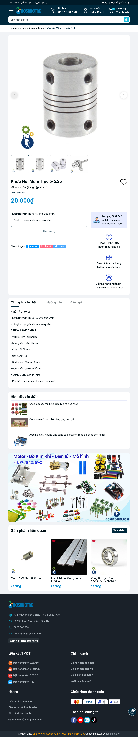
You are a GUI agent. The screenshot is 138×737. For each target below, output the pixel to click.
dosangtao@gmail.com (27, 633)
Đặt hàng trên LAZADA (26, 662)
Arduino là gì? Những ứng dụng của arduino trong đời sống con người (67, 434)
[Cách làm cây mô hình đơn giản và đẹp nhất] (19, 408)
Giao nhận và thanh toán (22, 707)
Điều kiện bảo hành (82, 675)
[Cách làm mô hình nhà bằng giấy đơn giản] (19, 424)
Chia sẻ (33, 246)
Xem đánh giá (18, 192)
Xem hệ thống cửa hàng (24, 640)
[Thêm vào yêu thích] (123, 182)
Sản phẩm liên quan (28, 530)
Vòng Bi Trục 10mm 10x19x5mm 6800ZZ (103, 580)
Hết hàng (49, 231)
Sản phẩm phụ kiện (32, 28)
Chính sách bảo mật (82, 662)
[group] (69, 95)
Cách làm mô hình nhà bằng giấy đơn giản (52, 419)
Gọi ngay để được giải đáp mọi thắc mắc (112, 220)
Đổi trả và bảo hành (19, 713)
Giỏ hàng (121, 10)
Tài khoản (97, 10)
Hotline (67, 10)
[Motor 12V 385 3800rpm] (29, 557)
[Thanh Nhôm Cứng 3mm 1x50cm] (69, 557)
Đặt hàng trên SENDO (25, 675)
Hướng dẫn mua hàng (20, 701)
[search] (126, 19)
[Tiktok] (94, 720)
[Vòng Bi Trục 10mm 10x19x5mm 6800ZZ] (109, 557)
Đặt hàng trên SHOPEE (26, 669)
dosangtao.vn (112, 733)
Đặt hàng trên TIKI (23, 681)
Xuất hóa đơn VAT (81, 681)
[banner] (69, 487)
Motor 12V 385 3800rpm (26, 578)
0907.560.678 (21, 627)
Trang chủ (13, 28)
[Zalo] (87, 720)
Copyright (91, 733)
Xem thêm (119, 530)
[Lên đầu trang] (132, 721)
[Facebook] (74, 720)
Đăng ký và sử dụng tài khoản (25, 719)
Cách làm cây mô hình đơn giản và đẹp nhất (53, 404)
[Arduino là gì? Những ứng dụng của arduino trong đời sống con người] (19, 439)
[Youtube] (80, 720)
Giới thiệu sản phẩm (24, 396)
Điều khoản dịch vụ (82, 668)
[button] (123, 95)
